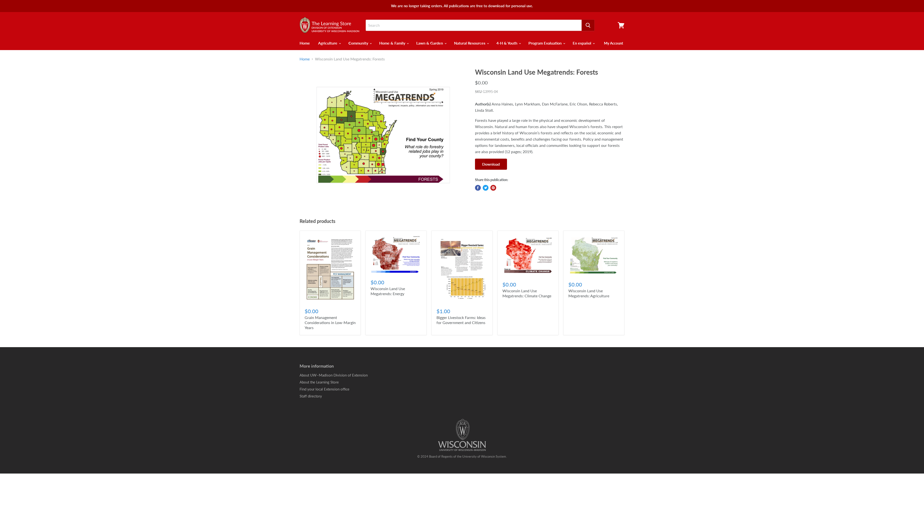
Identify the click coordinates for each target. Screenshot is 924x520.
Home (305, 43)
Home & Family (392, 43)
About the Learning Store (319, 382)
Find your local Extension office (324, 389)
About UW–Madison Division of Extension (334, 375)
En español (582, 43)
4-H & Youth (507, 43)
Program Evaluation (545, 43)
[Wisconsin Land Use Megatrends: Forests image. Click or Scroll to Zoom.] (383, 135)
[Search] (588, 25)
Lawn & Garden (430, 43)
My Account (613, 43)
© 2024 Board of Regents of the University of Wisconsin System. (462, 456)
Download (491, 164)
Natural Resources (470, 43)
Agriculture (328, 43)
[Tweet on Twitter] (485, 188)
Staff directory (311, 396)
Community (358, 43)
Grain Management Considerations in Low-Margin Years (330, 322)
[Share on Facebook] (478, 188)
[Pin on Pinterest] (493, 188)
